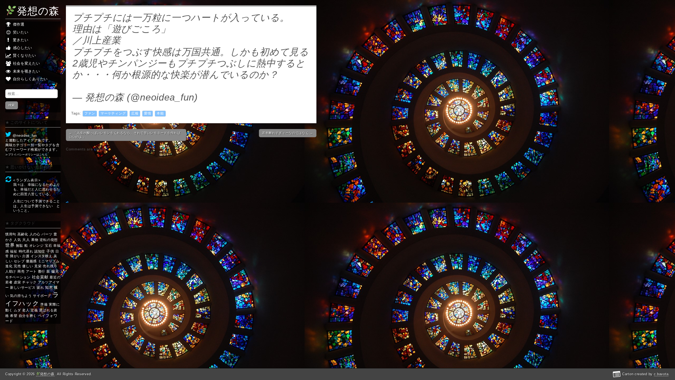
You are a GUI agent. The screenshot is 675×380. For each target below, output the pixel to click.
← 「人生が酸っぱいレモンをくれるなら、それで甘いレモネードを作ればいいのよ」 (125, 135)
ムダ (17, 310)
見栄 (37, 266)
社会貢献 (40, 277)
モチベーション (18, 277)
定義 (34, 310)
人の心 (35, 234)
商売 (21, 271)
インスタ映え (41, 256)
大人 (26, 240)
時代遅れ (26, 251)
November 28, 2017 (243, 97)
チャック (29, 282)
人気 (17, 240)
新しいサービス (22, 287)
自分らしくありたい (30, 79)
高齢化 (22, 234)
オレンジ (36, 246)
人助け (10, 271)
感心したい (22, 48)
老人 (25, 310)
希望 (13, 316)
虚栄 (17, 282)
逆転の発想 (49, 240)
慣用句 (10, 234)
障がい (15, 256)
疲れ (40, 287)
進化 (8, 266)
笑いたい (20, 32)
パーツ (46, 234)
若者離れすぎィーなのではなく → (287, 133)
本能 (160, 113)
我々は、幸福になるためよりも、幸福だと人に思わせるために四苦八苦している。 (36, 189)
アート (31, 271)
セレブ (19, 261)
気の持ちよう (21, 296)
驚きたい (20, 40)
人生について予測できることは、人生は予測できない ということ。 (36, 206)
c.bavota (661, 374)
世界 (10, 245)
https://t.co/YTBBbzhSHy (127, 85)
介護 (25, 256)
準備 (43, 304)
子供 (50, 251)
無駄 (19, 246)
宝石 (48, 246)
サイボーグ (42, 296)
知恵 (49, 287)
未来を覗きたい (26, 71)
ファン (89, 113)
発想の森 (38, 10)
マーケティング (113, 113)
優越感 (31, 261)
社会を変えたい (26, 63)
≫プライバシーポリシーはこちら (26, 154)
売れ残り (50, 266)
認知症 (39, 251)
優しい (27, 266)
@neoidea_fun (24, 135)
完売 (17, 266)
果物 (34, 240)
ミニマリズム (49, 261)
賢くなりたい (24, 55)
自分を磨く (28, 316)
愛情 (147, 113)
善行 (41, 271)
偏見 (55, 271)
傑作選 (18, 24)
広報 (134, 113)
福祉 (13, 251)
